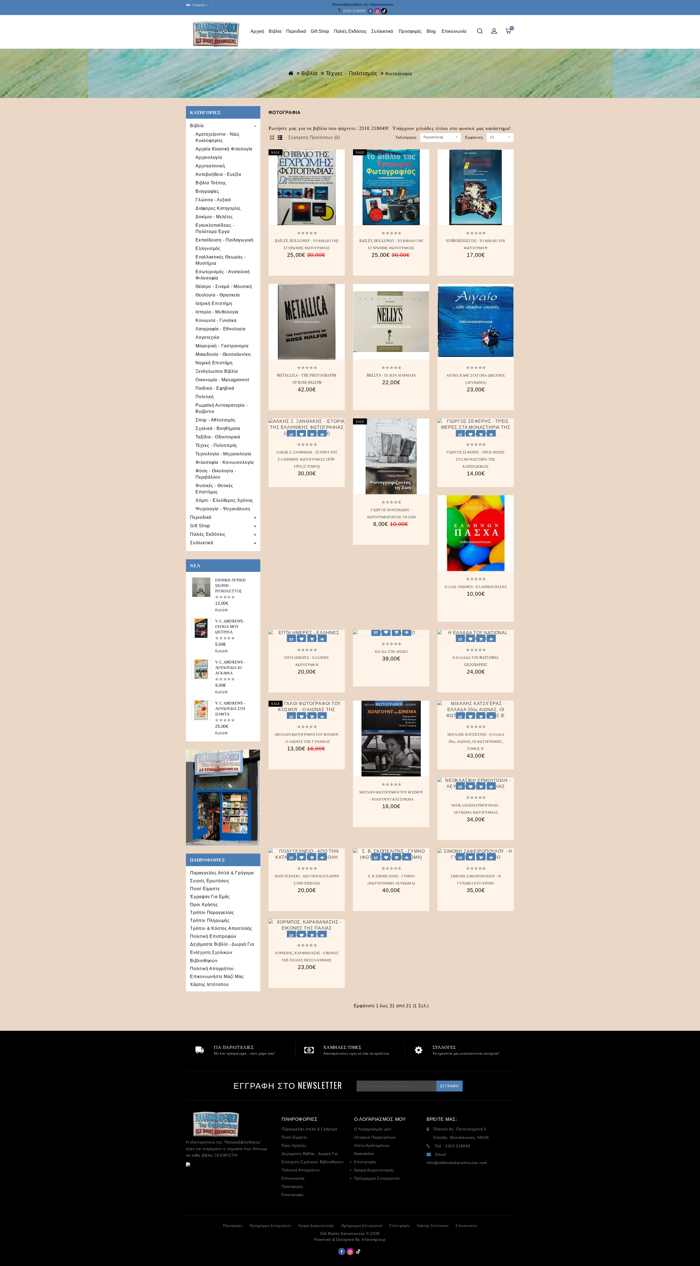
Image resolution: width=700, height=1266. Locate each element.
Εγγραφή (449, 1086)
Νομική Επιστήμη (214, 362)
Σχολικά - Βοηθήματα (218, 428)
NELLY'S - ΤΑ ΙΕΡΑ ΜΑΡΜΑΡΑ (391, 375)
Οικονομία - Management (222, 379)
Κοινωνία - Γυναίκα (216, 320)
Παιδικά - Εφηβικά (215, 388)
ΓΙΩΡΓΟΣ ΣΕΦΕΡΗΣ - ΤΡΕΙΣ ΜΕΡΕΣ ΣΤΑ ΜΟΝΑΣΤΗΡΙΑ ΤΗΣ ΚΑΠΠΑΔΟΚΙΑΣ (476, 459)
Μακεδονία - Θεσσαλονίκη (223, 354)
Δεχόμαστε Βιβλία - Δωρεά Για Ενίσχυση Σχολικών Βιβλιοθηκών (222, 952)
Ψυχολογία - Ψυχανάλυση (223, 509)
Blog (432, 31)
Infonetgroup (373, 1239)
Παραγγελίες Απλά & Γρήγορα (222, 873)
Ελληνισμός (208, 248)
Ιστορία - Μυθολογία (217, 312)
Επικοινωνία (455, 31)
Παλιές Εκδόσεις (350, 31)
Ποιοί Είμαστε (205, 888)
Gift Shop (320, 31)
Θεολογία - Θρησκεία (218, 295)
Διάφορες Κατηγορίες (218, 208)
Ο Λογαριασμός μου (373, 1129)
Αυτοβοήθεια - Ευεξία (218, 174)
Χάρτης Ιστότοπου (209, 984)
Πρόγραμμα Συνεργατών (377, 1178)
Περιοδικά (296, 31)
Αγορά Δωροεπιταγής (374, 1170)
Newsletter (364, 1153)
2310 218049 (354, 11)
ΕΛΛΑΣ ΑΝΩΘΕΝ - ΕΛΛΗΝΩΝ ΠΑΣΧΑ (476, 586)
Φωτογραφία (398, 73)
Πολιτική (205, 396)
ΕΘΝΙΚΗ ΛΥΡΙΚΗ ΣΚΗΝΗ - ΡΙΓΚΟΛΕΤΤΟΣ (230, 585)
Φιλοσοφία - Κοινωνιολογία (225, 462)
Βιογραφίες (207, 191)
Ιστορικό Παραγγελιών (375, 1137)
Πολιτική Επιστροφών (213, 936)
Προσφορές (410, 31)
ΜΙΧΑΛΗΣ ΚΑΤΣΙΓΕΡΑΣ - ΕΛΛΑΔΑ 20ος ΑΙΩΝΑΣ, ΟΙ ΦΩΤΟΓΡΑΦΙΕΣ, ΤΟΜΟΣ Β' (475, 741)
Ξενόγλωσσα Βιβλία (217, 371)
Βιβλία (275, 31)
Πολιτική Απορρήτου (212, 968)
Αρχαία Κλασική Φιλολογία (224, 149)
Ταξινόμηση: (406, 137)
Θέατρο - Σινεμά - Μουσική (224, 286)
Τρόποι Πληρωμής (210, 920)
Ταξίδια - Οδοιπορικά (218, 437)
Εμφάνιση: (474, 137)
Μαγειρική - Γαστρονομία (222, 346)
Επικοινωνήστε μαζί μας (217, 976)
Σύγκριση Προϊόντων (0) (314, 137)
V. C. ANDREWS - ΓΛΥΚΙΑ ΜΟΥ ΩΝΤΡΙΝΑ (230, 626)
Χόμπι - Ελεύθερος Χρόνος (224, 500)
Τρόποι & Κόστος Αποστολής (221, 928)
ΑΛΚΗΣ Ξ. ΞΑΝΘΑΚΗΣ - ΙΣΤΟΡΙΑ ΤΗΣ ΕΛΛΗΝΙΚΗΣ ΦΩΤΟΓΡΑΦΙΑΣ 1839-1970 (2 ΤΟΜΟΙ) (306, 459)
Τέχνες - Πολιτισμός (351, 73)
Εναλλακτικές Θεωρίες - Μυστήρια (221, 260)
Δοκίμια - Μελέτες (214, 216)
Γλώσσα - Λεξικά (213, 199)
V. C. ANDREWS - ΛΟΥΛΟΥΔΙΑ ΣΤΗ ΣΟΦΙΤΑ (230, 708)
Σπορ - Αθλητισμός (216, 420)
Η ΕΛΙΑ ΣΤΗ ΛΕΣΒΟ (391, 651)
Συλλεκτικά (382, 31)
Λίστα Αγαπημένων (372, 1145)
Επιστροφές (293, 1194)
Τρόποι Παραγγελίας (212, 912)
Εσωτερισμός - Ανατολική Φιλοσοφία (223, 274)
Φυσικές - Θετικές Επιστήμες (214, 488)
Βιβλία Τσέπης (211, 183)
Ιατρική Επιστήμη (214, 303)
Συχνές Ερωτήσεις (209, 880)
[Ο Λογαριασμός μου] (494, 31)
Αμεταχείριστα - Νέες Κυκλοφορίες (218, 137)
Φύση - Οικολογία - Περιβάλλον (216, 473)
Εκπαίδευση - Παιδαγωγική (224, 240)
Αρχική (257, 31)
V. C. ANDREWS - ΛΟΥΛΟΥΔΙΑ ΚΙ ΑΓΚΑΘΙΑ (230, 667)
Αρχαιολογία (209, 157)
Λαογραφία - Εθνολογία (221, 329)
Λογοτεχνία (207, 337)
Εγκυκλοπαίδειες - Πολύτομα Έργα (215, 228)
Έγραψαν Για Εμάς (210, 896)
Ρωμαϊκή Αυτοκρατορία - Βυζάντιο (222, 408)
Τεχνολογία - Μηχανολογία (223, 454)
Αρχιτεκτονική (210, 166)
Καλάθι (221, 610)
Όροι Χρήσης (204, 904)
